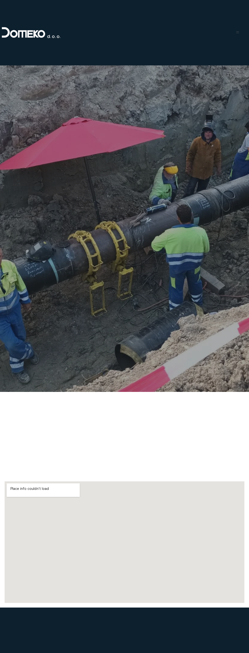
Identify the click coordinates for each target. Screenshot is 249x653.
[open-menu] (238, 32)
